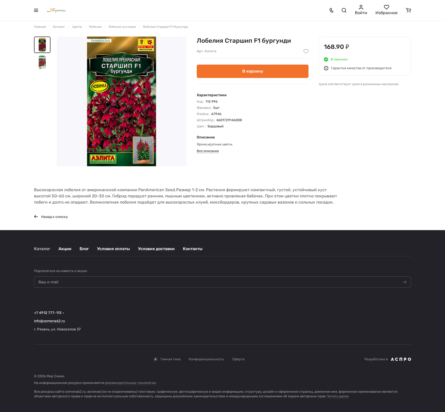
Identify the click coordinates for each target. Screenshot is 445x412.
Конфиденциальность (206, 359)
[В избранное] (306, 51)
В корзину (252, 71)
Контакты (192, 248)
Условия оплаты (113, 248)
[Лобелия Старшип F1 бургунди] (121, 101)
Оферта (238, 359)
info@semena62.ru (49, 321)
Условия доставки (156, 248)
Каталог (42, 248)
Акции (64, 248)
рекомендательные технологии (130, 383)
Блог (84, 248)
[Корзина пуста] (408, 10)
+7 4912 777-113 (48, 313)
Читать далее (338, 396)
